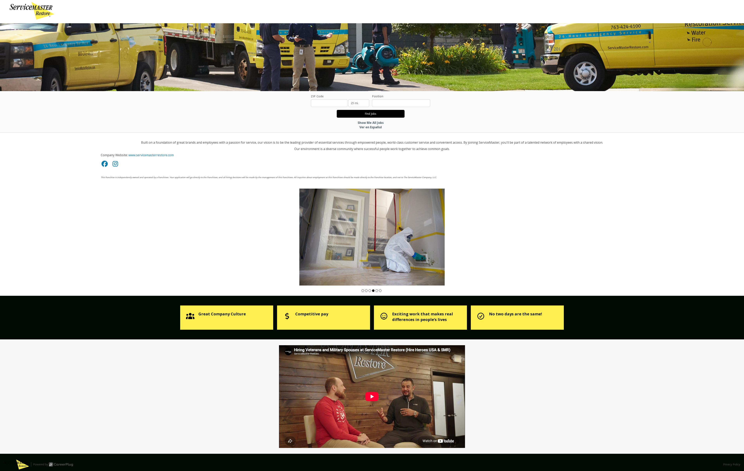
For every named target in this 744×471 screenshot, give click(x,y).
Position (377, 96)
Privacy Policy (731, 464)
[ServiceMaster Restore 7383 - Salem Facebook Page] (104, 164)
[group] (372, 237)
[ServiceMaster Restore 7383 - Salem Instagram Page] (115, 164)
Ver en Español (370, 127)
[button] (363, 290)
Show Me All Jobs (371, 123)
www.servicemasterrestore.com (151, 155)
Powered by (40, 464)
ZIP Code (317, 96)
